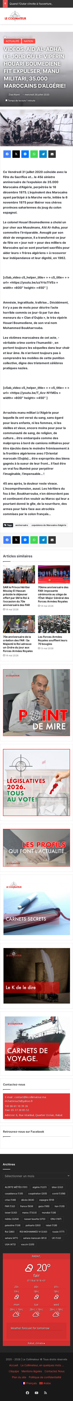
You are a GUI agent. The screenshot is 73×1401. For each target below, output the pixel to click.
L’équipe (14, 1371)
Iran (60, 1206)
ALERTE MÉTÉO (16, 1187)
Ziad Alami (14, 94)
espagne (46, 1199)
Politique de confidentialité (45, 1377)
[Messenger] (25, 154)
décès (27, 1199)
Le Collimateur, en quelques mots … (42, 1365)
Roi (9, 1231)
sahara (11, 1238)
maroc (29, 1212)
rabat (51, 1225)
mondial (49, 1212)
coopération (37, 1193)
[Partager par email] (52, 154)
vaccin (27, 1244)
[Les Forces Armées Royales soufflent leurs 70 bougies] (54, 624)
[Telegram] (43, 154)
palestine (12, 1225)
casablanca (14, 1193)
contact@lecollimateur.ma (30, 1097)
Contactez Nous (54, 1371)
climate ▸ (36, 1343)
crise (10, 1199)
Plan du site (19, 1377)
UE (56, 1238)
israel (11, 1212)
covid (58, 1193)
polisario (33, 1225)
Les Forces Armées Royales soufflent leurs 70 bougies (52, 640)
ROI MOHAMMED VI (33, 1231)
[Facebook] (7, 154)
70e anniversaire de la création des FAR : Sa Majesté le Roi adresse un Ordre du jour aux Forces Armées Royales (18, 644)
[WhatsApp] (34, 154)
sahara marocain (35, 1238)
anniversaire (21, 525)
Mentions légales (32, 1371)
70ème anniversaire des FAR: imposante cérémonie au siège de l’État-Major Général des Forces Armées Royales (53, 594)
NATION (28, 41)
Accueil (13, 1365)
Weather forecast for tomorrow (30, 1328)
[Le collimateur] (15, 16)
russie (58, 1231)
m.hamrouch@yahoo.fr (19, 1101)
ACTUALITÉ (12, 41)
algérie (40, 1187)
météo (12, 1219)
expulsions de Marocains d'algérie (49, 525)
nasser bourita (34, 1219)
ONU (56, 1219)
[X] (16, 154)
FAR (10, 1206)
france (26, 1206)
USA (10, 1244)
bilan (57, 1187)
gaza (43, 1206)
